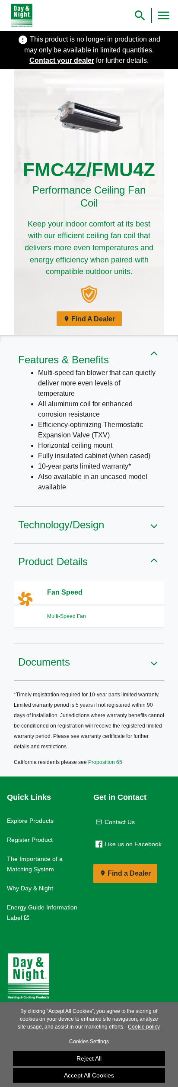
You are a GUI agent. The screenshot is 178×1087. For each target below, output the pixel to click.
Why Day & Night (30, 888)
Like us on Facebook (133, 844)
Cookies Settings (89, 1041)
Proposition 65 (105, 762)
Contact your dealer (61, 60)
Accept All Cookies (89, 1075)
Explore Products (30, 820)
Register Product (30, 839)
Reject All (89, 1058)
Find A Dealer (93, 319)
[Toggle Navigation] (163, 15)
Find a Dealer (129, 873)
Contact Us (120, 821)
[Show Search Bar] (140, 15)
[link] (20, 15)
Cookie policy (144, 1027)
